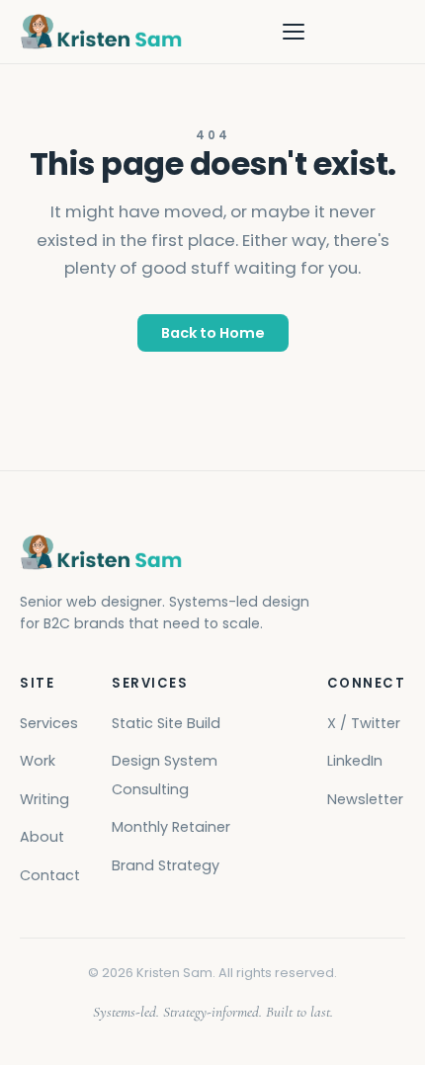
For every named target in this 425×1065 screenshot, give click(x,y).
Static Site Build (166, 723)
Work (37, 761)
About (42, 837)
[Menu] (293, 31)
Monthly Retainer (171, 827)
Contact (50, 875)
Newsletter (365, 799)
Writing (44, 799)
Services (49, 723)
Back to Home (213, 333)
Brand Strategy (165, 865)
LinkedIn (354, 761)
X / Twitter (363, 723)
